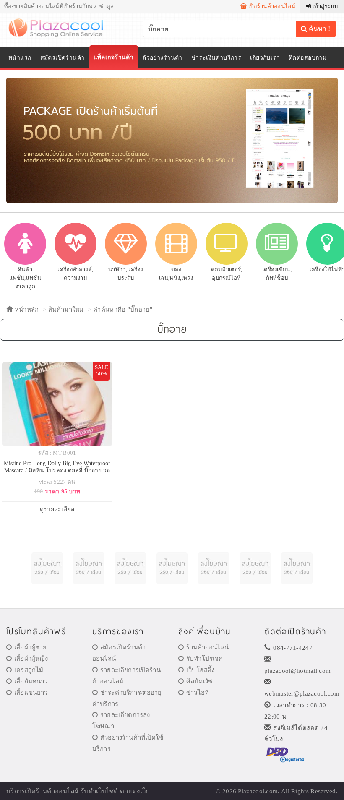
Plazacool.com (258, 791)
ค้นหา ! (318, 28)
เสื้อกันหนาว (30, 681)
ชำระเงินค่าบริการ (216, 58)
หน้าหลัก (26, 309)
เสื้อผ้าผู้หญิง (31, 658)
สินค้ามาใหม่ (66, 309)
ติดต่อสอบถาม (307, 58)
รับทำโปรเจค (204, 658)
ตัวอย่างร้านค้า (162, 58)
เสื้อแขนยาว (30, 692)
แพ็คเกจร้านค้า (114, 57)
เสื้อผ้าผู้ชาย (30, 647)
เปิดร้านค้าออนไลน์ (271, 6)
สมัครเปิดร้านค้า (62, 58)
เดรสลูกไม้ (28, 670)
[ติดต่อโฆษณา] (47, 568)
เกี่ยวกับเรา (265, 58)
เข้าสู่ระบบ (324, 6)
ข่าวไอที (197, 692)
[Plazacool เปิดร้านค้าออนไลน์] (61, 27)
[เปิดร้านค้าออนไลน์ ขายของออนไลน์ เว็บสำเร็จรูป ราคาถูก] (172, 140)
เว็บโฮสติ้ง (200, 670)
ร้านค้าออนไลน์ (207, 647)
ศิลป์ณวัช (199, 681)
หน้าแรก (19, 58)
